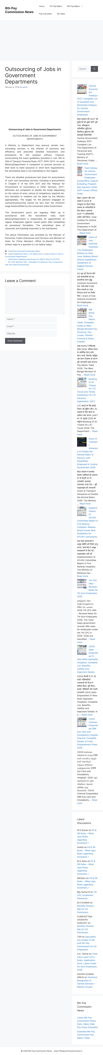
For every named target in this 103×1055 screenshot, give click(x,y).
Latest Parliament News (18, 254)
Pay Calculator (45, 14)
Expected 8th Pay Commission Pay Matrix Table (86, 1034)
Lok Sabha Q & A (36, 254)
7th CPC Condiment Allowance (87, 895)
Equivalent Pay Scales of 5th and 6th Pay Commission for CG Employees (87, 943)
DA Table (61, 14)
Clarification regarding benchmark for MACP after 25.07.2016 (34, 259)
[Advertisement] (51, 37)
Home (41, 6)
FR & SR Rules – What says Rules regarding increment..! (86, 836)
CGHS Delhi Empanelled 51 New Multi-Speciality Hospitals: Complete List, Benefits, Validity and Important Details (87, 659)
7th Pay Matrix (55, 6)
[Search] (94, 69)
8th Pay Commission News (19, 10)
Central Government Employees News (24, 251)
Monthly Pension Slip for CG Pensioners (85, 909)
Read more (82, 164)
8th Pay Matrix (73, 6)
